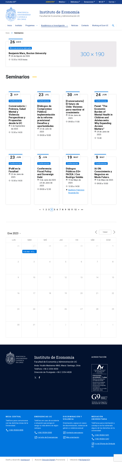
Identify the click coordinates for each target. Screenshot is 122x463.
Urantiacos (25, 460)
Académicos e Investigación (54, 26)
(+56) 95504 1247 (102, 439)
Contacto (85, 26)
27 (34, 246)
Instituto (18, 26)
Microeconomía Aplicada (20, 48)
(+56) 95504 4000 (16, 430)
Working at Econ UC (100, 26)
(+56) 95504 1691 (102, 435)
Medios (63, 2)
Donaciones (89, 2)
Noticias (74, 26)
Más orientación (72, 437)
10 (69, 209)
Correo (112, 2)
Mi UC (101, 2)
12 (75, 209)
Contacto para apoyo (74, 433)
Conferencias (15, 101)
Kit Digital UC (84, 460)
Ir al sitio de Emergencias (48, 437)
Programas (31, 26)
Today (105, 232)
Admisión (50, 2)
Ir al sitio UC (10, 2)
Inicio (9, 26)
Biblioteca (75, 2)
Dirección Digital (48, 460)
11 (72, 209)
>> (82, 209)
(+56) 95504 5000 (45, 433)
